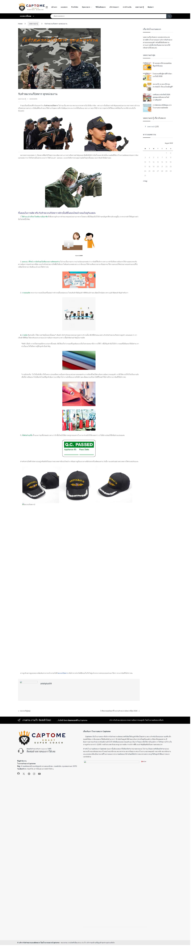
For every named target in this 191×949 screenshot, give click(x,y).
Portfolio (74, 7)
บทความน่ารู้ (139, 7)
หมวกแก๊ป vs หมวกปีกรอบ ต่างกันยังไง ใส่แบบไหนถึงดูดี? (163, 85)
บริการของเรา (114, 7)
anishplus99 (46, 683)
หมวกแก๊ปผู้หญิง (24, 711)
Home (20, 24)
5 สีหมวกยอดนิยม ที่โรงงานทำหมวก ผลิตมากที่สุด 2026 (120, 711)
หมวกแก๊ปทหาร (63, 673)
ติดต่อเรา (151, 7)
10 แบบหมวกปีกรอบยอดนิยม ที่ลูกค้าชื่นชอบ (162, 64)
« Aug (145, 181)
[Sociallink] (18, 773)
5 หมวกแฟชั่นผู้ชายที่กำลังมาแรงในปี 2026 (162, 75)
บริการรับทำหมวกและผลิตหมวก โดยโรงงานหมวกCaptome (39, 942)
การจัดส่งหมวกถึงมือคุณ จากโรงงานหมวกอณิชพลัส (162, 106)
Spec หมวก (86, 7)
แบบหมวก (64, 7)
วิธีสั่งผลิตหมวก (101, 7)
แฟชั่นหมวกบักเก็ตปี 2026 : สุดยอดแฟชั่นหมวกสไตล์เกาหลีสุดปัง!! (162, 97)
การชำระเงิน (127, 7)
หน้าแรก (54, 7)
